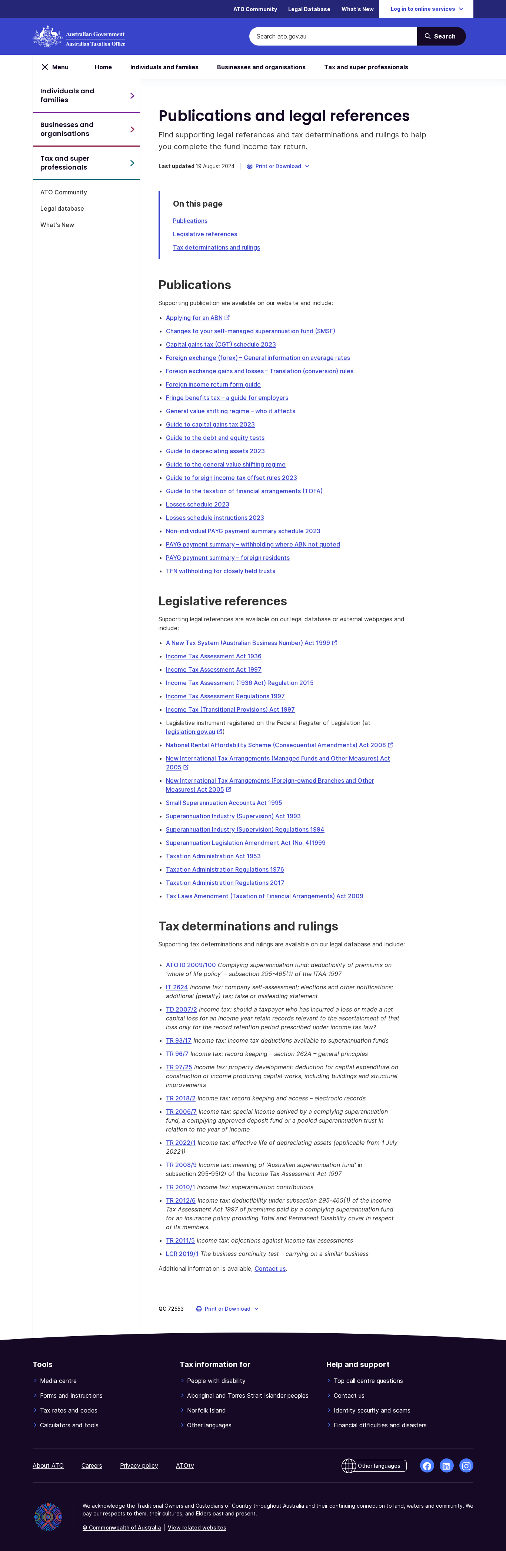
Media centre (58, 1380)
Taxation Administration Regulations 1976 (225, 869)
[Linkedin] (447, 1465)
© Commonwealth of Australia (122, 1527)
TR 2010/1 (180, 1187)
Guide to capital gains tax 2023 (210, 424)
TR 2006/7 (181, 1111)
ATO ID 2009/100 (191, 965)
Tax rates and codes (68, 1410)
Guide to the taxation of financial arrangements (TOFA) (244, 491)
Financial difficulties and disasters (380, 1425)
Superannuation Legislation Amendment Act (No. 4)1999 (246, 842)
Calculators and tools (69, 1425)
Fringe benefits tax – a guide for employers (227, 397)
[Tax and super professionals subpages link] (132, 163)
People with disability (216, 1380)
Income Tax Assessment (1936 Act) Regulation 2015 (240, 682)
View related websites (197, 1527)
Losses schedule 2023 (197, 504)
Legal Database (309, 9)
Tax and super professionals (366, 67)
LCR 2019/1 (182, 1253)
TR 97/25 (179, 1067)
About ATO (48, 1465)
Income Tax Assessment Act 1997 (214, 669)
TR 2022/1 (181, 1142)
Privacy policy (139, 1465)
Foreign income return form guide (213, 384)
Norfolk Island (206, 1410)
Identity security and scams (372, 1410)
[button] (278, 166)
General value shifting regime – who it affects (230, 411)
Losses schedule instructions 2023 (215, 517)
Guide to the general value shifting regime (226, 464)
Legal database (62, 208)
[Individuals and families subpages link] (132, 95)
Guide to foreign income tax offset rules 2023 (231, 477)
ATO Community (255, 9)
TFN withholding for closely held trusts (220, 571)
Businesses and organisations (261, 67)
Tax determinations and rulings (216, 247)
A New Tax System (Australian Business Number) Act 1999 (251, 642)
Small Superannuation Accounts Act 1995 (224, 802)
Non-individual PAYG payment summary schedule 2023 (243, 531)
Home (103, 67)
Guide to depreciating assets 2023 (215, 451)
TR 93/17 (179, 1040)
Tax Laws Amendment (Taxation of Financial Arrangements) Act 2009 (264, 896)
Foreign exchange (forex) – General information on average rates (258, 357)
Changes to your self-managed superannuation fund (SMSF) (250, 331)
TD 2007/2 (181, 1009)
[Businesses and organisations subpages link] (132, 129)
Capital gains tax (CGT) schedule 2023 (221, 344)
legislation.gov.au (194, 731)
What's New (358, 9)
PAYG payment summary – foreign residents (228, 557)
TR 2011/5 (180, 1240)
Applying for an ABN (198, 317)
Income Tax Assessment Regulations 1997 (225, 696)
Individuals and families (164, 67)
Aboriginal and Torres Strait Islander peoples (248, 1395)
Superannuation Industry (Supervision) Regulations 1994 (245, 829)
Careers (91, 1465)
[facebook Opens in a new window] (427, 1465)
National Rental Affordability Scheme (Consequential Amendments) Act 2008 (279, 745)
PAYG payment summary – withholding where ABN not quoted (253, 544)
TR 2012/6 (181, 1200)
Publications (190, 220)
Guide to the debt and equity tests (215, 437)
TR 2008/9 (181, 1165)
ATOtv (185, 1465)
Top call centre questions (368, 1380)
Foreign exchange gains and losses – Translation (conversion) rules (259, 371)
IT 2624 (177, 987)
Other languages (209, 1425)
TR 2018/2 (181, 1098)
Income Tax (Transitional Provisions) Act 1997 (230, 709)
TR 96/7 (177, 1053)
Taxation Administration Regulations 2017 (225, 882)
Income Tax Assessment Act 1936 (214, 656)
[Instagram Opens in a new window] (466, 1465)
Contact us (270, 1268)
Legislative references (205, 234)
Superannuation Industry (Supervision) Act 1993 (233, 816)
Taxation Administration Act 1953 (213, 856)
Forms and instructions (71, 1395)
